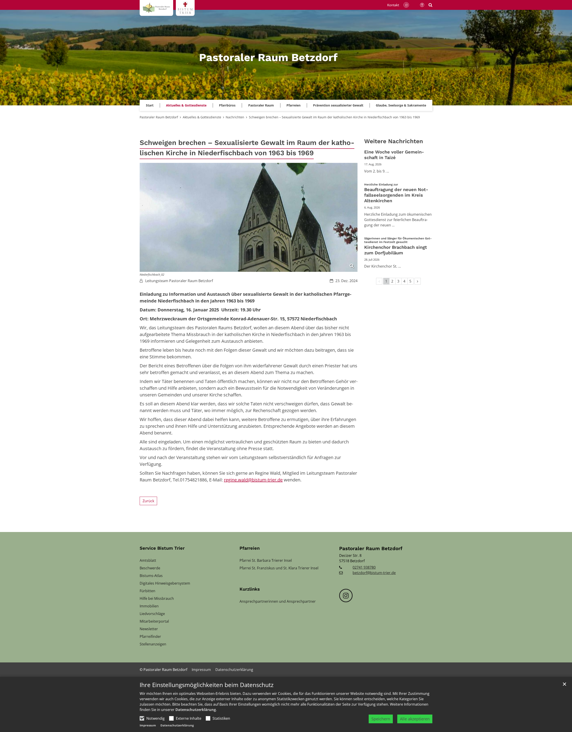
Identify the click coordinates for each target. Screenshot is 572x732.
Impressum (148, 725)
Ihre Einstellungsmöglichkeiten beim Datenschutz (206, 685)
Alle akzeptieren (415, 718)
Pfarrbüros (227, 105)
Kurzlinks (250, 589)
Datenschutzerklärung (195, 709)
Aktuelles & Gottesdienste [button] (186, 105)
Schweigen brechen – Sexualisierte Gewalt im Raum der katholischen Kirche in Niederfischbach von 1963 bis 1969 (334, 117)
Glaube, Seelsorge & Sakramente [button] (401, 105)
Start (150, 105)
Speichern (380, 718)
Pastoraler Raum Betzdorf (159, 117)
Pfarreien (250, 548)
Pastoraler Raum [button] (261, 105)
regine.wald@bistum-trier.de (253, 480)
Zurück (148, 500)
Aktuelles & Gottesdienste (202, 117)
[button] (338, 105)
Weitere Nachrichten (393, 141)
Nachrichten (235, 117)
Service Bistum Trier (162, 548)
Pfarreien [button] (293, 105)
